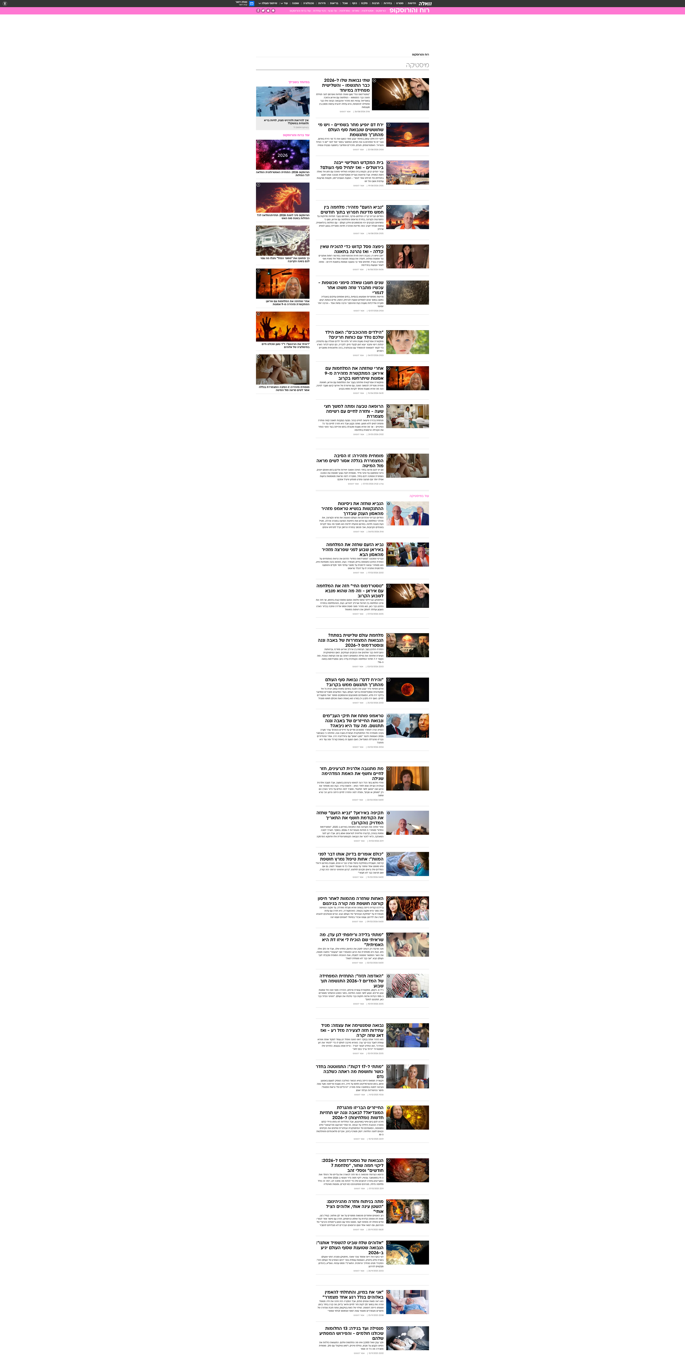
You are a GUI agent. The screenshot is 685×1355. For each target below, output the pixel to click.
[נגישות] (5, 3)
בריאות (334, 3)
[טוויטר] (263, 10)
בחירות (388, 3)
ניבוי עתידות (319, 11)
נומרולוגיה (344, 11)
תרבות (375, 3)
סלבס (364, 3)
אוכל (345, 3)
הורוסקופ (381, 11)
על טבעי (332, 11)
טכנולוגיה (308, 3)
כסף (354, 3)
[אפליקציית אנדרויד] (273, 10)
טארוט (355, 11)
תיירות (322, 3)
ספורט (400, 3)
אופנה (295, 3)
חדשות (412, 3)
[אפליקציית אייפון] (268, 10)
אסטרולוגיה (367, 11)
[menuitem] (410, 4)
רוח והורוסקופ (420, 54)
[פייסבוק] (258, 10)
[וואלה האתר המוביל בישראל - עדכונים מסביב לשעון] (425, 3)
